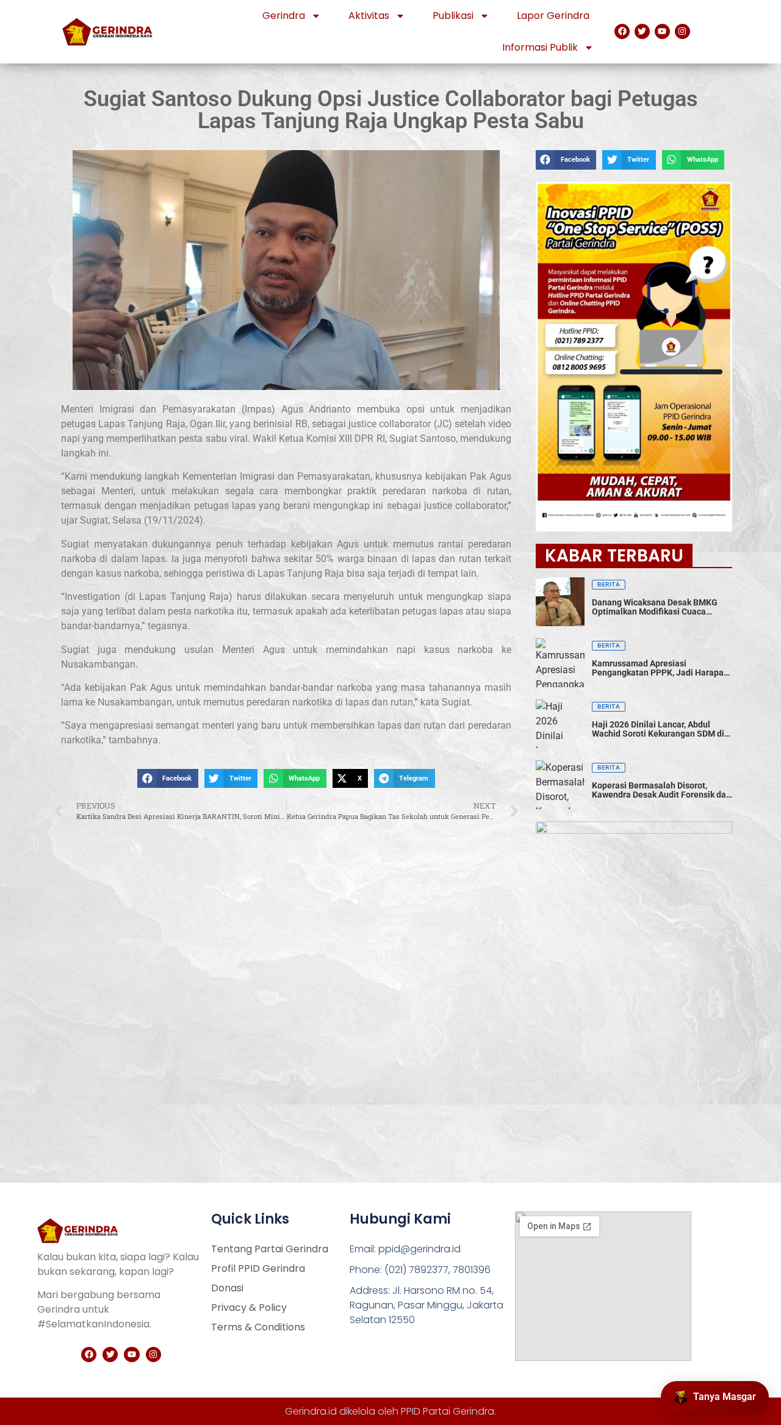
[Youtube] (662, 31)
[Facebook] (622, 31)
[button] (167, 778)
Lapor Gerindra (553, 16)
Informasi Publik (540, 47)
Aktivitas (368, 16)
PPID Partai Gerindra (447, 1411)
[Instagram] (682, 31)
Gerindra (283, 16)
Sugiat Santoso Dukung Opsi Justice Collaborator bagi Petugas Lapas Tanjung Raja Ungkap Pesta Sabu (391, 110)
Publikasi (453, 16)
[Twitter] (642, 31)
